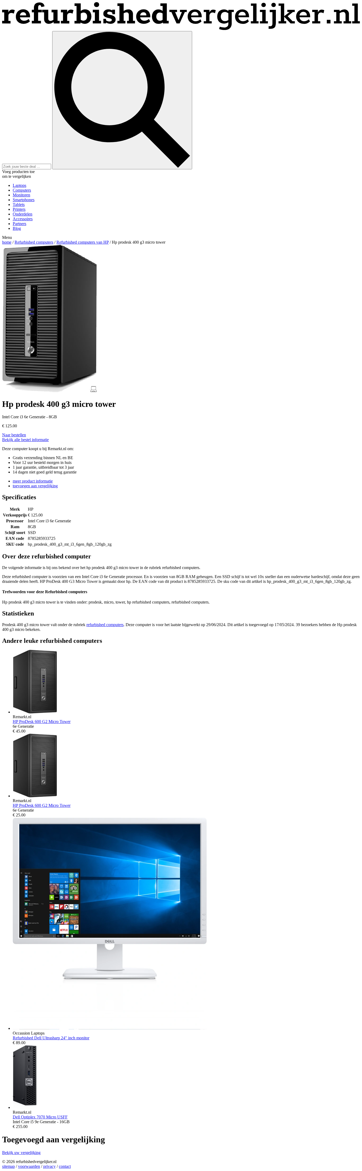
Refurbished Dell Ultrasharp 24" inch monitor (51, 1038)
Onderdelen (22, 214)
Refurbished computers (34, 242)
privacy (49, 1166)
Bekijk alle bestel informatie (25, 439)
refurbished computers (104, 624)
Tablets (19, 204)
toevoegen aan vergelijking (35, 486)
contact (65, 1166)
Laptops (19, 185)
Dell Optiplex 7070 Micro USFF (40, 1117)
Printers (19, 209)
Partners (19, 223)
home (6, 242)
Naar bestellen (14, 435)
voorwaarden (29, 1166)
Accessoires (23, 219)
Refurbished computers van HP (82, 242)
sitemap (8, 1166)
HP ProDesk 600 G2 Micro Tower (41, 721)
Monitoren (21, 195)
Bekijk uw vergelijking (21, 1152)
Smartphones (23, 199)
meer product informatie (33, 481)
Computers (22, 190)
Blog (17, 228)
